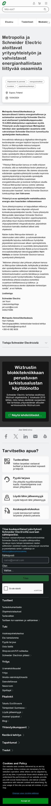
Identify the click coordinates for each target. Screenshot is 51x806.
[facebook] (6, 436)
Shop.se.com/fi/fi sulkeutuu (15, 651)
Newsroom (7, 686)
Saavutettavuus (9, 681)
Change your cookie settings (25, 793)
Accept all (25, 801)
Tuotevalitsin (8, 616)
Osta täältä (7, 646)
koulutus (10, 86)
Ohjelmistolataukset (11, 611)
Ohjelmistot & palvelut (16, 82)
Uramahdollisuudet (11, 668)
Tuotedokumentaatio (12, 607)
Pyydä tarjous (9, 642)
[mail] (35, 436)
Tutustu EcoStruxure (12, 703)
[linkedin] (25, 436)
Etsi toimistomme (10, 638)
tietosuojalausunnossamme (14, 551)
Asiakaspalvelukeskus (13, 633)
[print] (45, 436)
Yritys (5, 673)
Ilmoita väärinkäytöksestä (14, 677)
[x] (16, 436)
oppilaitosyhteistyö (26, 86)
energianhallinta (36, 82)
